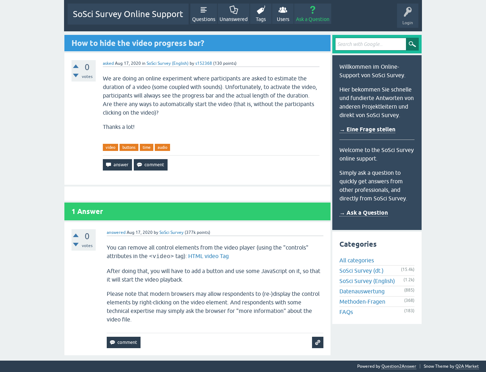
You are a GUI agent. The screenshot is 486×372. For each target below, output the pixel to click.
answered (116, 232)
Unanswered (234, 19)
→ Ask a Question (363, 212)
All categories (356, 260)
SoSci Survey (171, 232)
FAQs (346, 312)
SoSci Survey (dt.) (361, 270)
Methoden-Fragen (362, 301)
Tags (261, 19)
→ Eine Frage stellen (367, 129)
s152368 (203, 63)
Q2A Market (467, 366)
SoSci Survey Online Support (128, 14)
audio (162, 147)
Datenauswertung (362, 291)
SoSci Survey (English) (168, 63)
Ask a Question (312, 19)
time (146, 147)
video (110, 147)
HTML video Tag (208, 256)
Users (283, 19)
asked (108, 63)
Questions (203, 19)
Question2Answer (398, 366)
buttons (129, 147)
